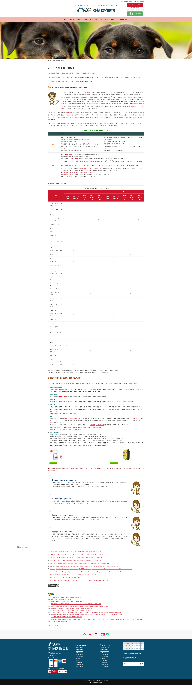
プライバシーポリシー (134, 1)
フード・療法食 (79, 664)
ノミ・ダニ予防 (79, 656)
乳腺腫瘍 (87, 93)
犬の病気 (78, 658)
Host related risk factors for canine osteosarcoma (65, 577)
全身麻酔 (68, 154)
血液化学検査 (74, 418)
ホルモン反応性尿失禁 (73, 159)
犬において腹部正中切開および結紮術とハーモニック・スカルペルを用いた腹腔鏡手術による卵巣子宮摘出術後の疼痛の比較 (86, 612)
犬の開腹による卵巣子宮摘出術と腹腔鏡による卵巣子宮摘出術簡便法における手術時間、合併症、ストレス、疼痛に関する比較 (86, 615)
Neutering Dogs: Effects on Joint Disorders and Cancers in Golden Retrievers (73, 575)
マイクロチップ (79, 660)
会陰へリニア (132, 137)
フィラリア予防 (79, 655)
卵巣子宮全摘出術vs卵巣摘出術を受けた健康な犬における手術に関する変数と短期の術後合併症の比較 (80, 606)
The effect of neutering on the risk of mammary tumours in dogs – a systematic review (76, 554)
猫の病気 (102, 658)
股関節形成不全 (84, 168)
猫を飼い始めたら (104, 647)
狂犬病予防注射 (79, 651)
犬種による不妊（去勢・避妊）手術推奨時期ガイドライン (78, 172)
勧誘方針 (142, 1)
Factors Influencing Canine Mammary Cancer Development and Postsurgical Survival (75, 551)
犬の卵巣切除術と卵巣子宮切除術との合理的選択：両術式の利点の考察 (71, 610)
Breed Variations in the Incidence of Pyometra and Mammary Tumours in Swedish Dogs (76, 560)
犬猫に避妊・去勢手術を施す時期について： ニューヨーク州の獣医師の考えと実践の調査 (76, 604)
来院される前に (79, 649)
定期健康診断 (79, 662)
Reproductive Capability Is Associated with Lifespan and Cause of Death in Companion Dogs (78, 557)
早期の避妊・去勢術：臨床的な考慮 (61, 599)
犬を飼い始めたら (80, 647)
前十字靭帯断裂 (94, 168)
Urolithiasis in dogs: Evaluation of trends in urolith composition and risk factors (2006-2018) (79, 580)
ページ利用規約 (124, 1)
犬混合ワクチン (79, 653)
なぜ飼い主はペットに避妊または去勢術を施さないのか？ (67, 602)
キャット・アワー (104, 651)
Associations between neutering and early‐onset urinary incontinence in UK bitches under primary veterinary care (84, 566)
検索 (141, 664)
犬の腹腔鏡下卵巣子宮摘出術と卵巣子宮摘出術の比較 (66, 597)
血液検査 (66, 418)
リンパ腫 (71, 161)
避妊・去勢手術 (79, 666)
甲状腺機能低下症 (66, 174)
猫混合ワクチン (104, 653)
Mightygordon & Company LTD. (99, 680)
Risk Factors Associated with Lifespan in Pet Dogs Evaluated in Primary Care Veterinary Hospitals (80, 563)
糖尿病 (63, 142)
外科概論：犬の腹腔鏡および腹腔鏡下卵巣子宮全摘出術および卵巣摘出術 (71, 608)
